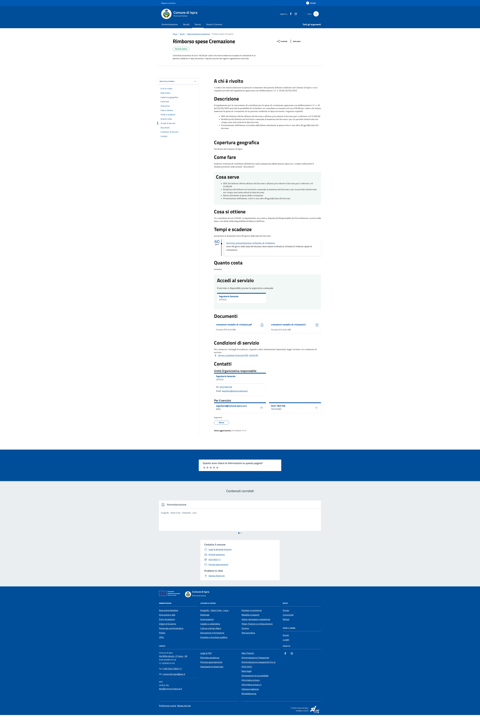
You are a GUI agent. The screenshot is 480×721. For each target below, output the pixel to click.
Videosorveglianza (250, 689)
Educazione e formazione (212, 632)
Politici (162, 632)
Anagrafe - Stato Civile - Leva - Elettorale (215, 613)
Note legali (247, 671)
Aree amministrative (168, 610)
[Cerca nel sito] (316, 14)
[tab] (239, 533)
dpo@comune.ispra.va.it (170, 688)
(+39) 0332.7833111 (172, 668)
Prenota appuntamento (211, 662)
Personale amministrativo (171, 628)
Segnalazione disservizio (211, 666)
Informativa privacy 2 (252, 684)
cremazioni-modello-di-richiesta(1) (288, 324)
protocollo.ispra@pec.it (174, 674)
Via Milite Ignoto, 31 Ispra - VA (173, 656)
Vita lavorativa (248, 632)
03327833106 (226, 386)
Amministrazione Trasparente (255, 657)
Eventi (286, 635)
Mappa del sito (184, 705)
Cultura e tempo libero (210, 628)
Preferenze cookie (167, 705)
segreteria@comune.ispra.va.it (235, 390)
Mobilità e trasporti (250, 615)
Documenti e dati (167, 615)
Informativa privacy (251, 680)
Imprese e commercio (252, 610)
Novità (186, 24)
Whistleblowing (249, 693)
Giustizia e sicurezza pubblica (213, 637)
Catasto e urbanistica (210, 623)
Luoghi (286, 639)
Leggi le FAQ (206, 653)
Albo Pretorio (248, 653)
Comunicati (288, 615)
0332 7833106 (278, 405)
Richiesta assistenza (209, 657)
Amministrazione (170, 24)
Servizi (198, 24)
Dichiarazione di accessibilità (255, 675)
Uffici (161, 637)
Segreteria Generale (228, 296)
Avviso (286, 610)
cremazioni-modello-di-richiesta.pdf (234, 324)
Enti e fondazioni (167, 619)
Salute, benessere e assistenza (256, 619)
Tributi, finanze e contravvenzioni (257, 623)
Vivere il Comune (214, 24)
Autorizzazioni (207, 619)
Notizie (286, 619)
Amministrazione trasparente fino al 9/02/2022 (258, 664)
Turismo (245, 628)
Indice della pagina (167, 81)
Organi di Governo (167, 623)
